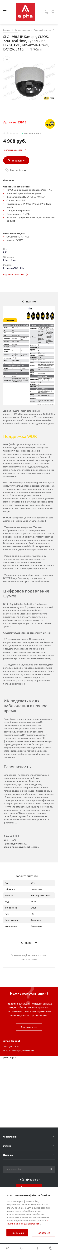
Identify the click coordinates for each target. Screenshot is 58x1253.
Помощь (8, 1155)
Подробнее (43, 1232)
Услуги (7, 1146)
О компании (10, 1136)
